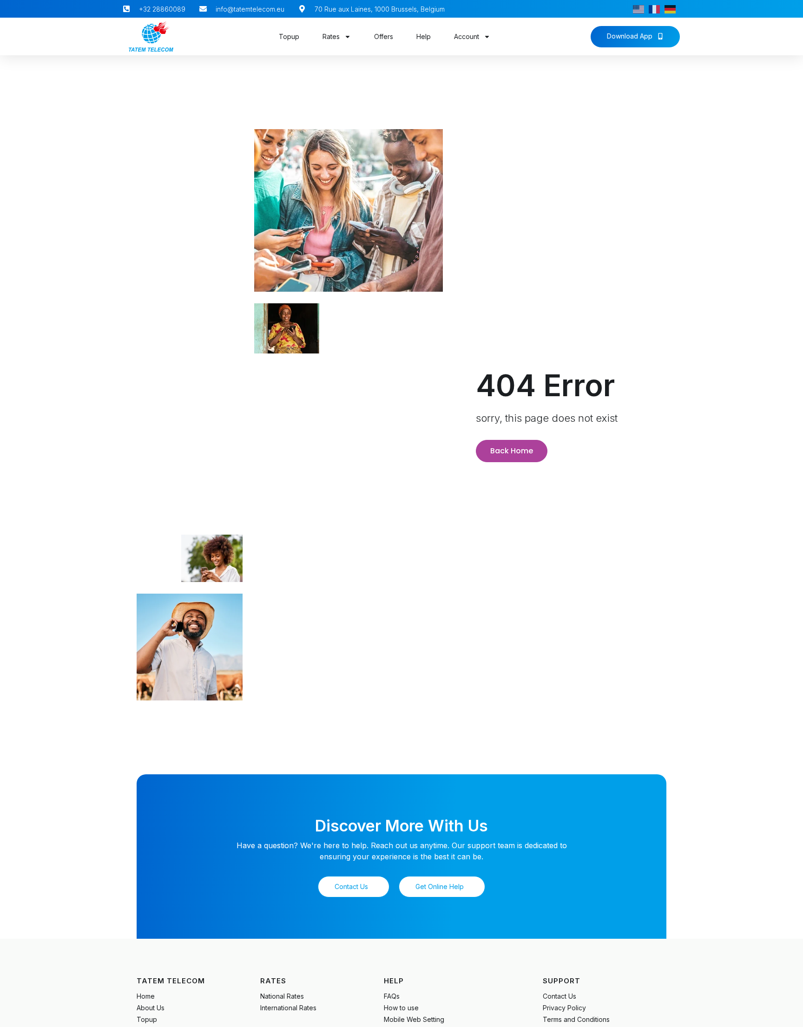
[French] (657, 8)
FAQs (392, 996)
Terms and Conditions (576, 1019)
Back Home (511, 450)
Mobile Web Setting (414, 1019)
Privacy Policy (564, 1008)
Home (146, 996)
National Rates (282, 996)
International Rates (288, 1008)
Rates (331, 36)
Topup (289, 36)
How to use (401, 1008)
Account (466, 36)
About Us (151, 1008)
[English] (641, 8)
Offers (383, 36)
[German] (672, 8)
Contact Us (559, 996)
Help (423, 36)
